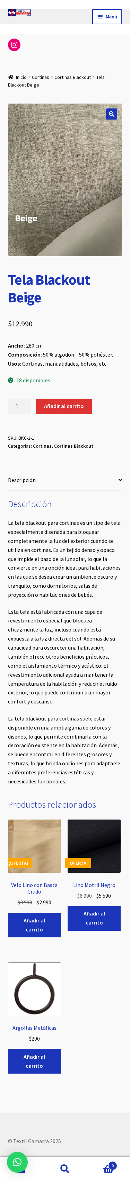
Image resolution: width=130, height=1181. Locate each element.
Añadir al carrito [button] (34, 925)
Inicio (21, 77)
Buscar (65, 1169)
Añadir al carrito (64, 405)
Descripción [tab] (22, 480)
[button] (111, 114)
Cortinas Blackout (72, 77)
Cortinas (40, 77)
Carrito (100, 1163)
